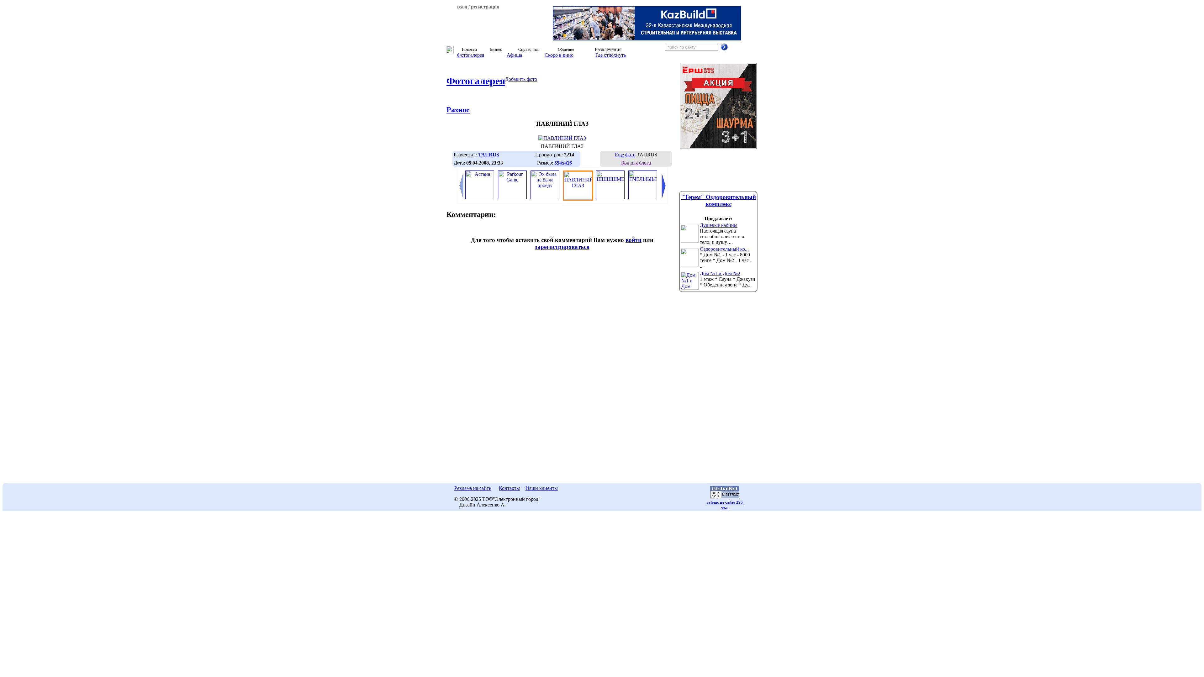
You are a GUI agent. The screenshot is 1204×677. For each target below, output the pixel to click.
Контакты (509, 488)
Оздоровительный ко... (724, 249)
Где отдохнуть (610, 55)
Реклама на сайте (472, 488)
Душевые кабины (718, 225)
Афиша (514, 55)
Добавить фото (521, 79)
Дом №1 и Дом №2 (720, 273)
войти (634, 240)
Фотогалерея (470, 55)
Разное (458, 110)
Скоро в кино (559, 55)
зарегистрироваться (562, 247)
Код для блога (636, 162)
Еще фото (625, 154)
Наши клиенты (541, 488)
